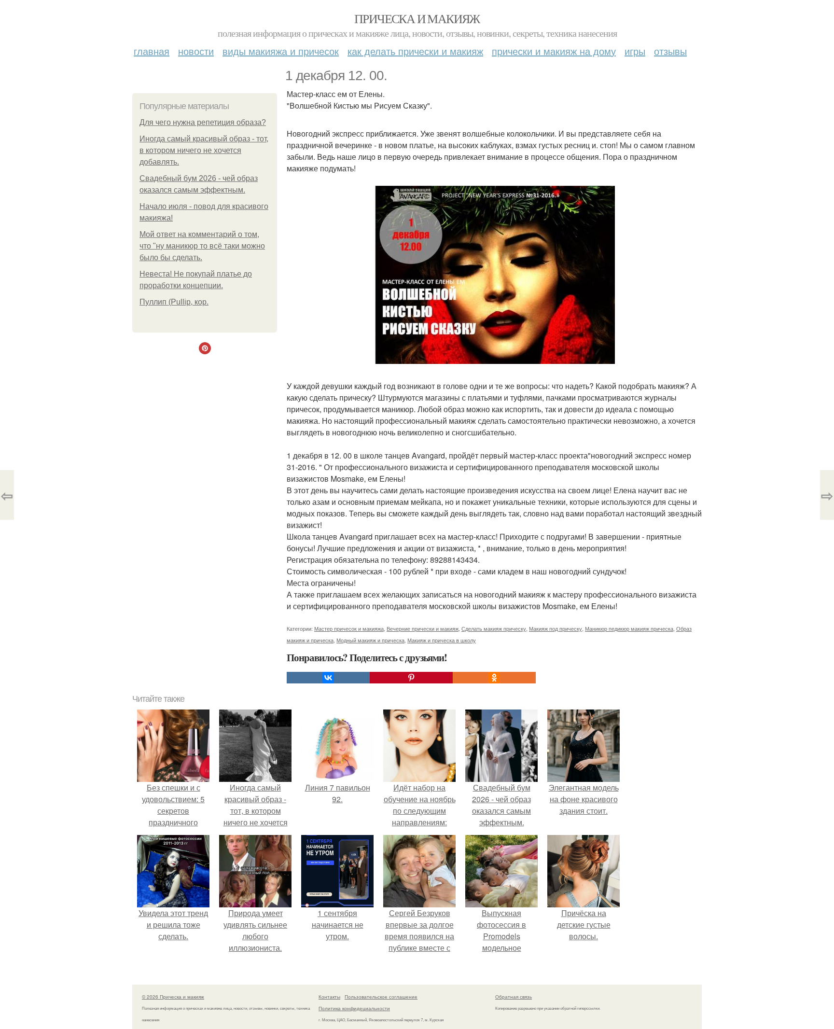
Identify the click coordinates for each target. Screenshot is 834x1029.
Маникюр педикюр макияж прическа (629, 628)
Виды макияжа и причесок (280, 51)
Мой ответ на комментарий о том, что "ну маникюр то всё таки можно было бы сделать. (202, 246)
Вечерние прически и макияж (423, 628)
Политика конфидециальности (354, 1008)
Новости (196, 51)
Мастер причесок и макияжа (349, 628)
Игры (635, 51)
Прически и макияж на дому (554, 51)
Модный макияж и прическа (370, 640)
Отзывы (670, 51)
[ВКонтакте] (328, 677)
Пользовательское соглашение (381, 996)
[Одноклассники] (494, 677)
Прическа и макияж (417, 18)
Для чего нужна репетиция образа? (202, 122)
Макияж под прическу (555, 628)
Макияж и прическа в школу (441, 640)
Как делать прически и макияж (415, 51)
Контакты (329, 996)
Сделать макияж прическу (493, 628)
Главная (151, 51)
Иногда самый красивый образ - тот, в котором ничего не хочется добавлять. (203, 150)
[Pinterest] (411, 677)
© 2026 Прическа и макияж (173, 996)
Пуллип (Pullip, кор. (173, 302)
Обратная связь (513, 996)
